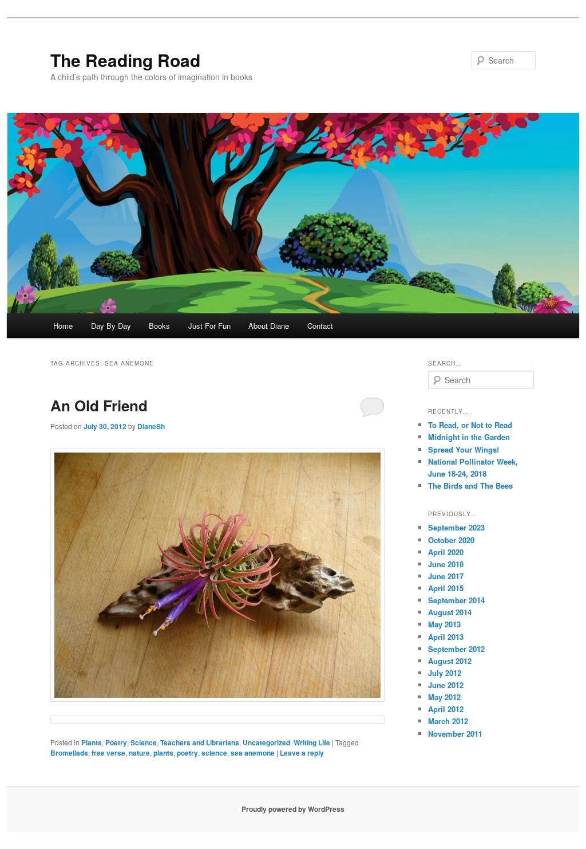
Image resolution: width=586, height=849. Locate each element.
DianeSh (151, 426)
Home (63, 325)
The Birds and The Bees (470, 485)
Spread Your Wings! (463, 449)
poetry (187, 753)
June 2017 (446, 576)
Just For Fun (209, 325)
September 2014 (456, 600)
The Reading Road (125, 60)
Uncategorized (266, 742)
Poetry (116, 742)
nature (139, 753)
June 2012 (446, 684)
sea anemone (253, 753)
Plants (91, 742)
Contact (320, 325)
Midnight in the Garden (469, 436)
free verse (108, 753)
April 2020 (446, 552)
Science (143, 742)
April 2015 (446, 588)
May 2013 (444, 624)
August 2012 (450, 660)
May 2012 (444, 696)
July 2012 (444, 672)
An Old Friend (99, 405)
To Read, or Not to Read (470, 424)
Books (159, 325)
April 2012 (446, 708)
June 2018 (446, 564)
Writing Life (312, 742)
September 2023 (456, 527)
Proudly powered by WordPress (293, 809)
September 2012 (456, 648)
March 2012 (448, 721)
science (214, 753)
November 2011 (455, 733)
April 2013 (446, 636)
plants (163, 753)
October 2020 (451, 539)
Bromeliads (69, 753)
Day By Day (111, 325)
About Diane (268, 325)
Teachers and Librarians (199, 742)
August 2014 (450, 612)
